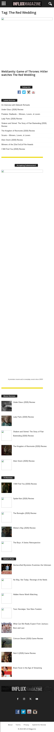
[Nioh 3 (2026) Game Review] (6, 657)
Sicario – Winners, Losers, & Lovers (15, 135)
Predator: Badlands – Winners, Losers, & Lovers (20, 114)
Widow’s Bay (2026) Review (24, 528)
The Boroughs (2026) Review (24, 513)
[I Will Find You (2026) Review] (6, 488)
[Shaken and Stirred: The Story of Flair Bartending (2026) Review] (6, 435)
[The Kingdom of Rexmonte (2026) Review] (6, 450)
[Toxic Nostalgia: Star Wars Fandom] (6, 613)
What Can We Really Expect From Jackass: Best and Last (31, 626)
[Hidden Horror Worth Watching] (6, 598)
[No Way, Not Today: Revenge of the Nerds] (6, 583)
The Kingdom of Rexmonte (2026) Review (18, 131)
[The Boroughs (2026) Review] (6, 517)
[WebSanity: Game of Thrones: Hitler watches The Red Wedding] (27, 43)
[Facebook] (18, 699)
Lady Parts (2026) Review (11, 119)
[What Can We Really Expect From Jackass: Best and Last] (6, 628)
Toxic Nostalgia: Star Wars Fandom (27, 609)
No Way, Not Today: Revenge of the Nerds (30, 580)
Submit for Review (39, 725)
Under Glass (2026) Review (12, 110)
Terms (18, 725)
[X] (30, 699)
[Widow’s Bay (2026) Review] (6, 532)
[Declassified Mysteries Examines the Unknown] (6, 569)
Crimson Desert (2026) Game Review (28, 638)
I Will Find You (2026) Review (13, 149)
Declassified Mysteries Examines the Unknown (32, 565)
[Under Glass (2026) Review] (6, 406)
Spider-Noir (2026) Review (23, 499)
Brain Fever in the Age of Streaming (27, 668)
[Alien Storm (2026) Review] (6, 465)
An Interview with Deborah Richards (15, 105)
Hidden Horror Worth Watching (25, 594)
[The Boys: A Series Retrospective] (6, 546)
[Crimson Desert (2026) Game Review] (6, 642)
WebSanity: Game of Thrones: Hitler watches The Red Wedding (24, 73)
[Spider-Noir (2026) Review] (6, 502)
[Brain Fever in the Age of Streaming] (6, 672)
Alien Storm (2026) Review (12, 140)
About (10, 725)
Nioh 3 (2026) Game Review (24, 653)
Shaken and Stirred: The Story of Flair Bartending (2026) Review (24, 124)
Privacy (26, 725)
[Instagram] (24, 699)
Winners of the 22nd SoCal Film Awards (17, 144)
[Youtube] (36, 699)
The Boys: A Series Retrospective (26, 543)
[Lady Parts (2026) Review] (6, 421)
